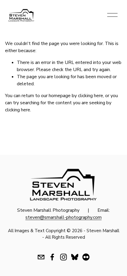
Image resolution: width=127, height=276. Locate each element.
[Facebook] (52, 257)
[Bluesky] (74, 257)
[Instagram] (63, 257)
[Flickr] (85, 257)
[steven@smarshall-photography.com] (41, 257)
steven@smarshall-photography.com (63, 217)
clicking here (90, 95)
